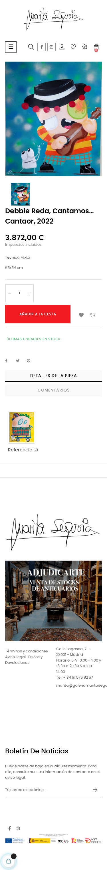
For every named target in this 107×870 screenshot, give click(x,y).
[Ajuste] (84, 47)
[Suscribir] (95, 790)
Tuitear (20, 361)
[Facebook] (41, 47)
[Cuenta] (62, 47)
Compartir (9, 361)
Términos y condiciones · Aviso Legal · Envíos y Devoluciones (27, 657)
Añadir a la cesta (37, 314)
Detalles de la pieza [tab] (53, 376)
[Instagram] (51, 47)
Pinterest (31, 361)
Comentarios (54, 390)
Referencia (20, 450)
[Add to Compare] (92, 314)
